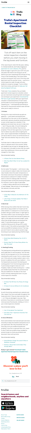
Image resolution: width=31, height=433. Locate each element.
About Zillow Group (5, 416)
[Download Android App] (8, 408)
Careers (3, 418)
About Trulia (4, 414)
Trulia (9, 91)
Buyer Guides (20, 414)
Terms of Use (4, 425)
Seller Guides (20, 420)
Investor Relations (5, 420)
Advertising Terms (5, 421)
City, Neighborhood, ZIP (15, 373)
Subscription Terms (5, 428)
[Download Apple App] (7, 403)
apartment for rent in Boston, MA (11, 69)
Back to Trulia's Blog (8, 7)
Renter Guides (21, 417)
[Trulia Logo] (4, 2)
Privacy (2, 423)
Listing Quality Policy (6, 427)
